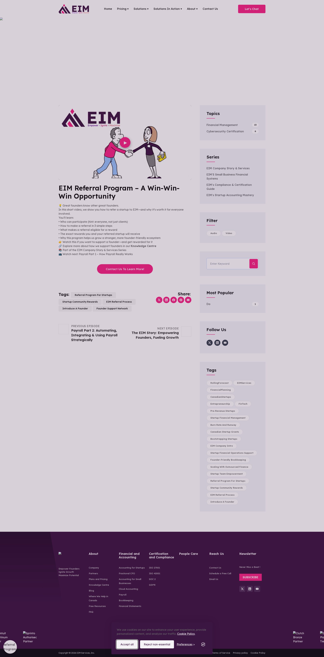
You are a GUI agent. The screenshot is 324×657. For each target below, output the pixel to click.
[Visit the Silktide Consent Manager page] (203, 644)
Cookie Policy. (186, 633)
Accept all (127, 644)
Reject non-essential (157, 644)
